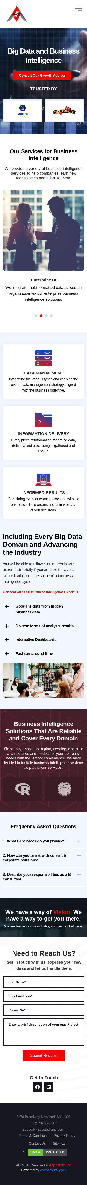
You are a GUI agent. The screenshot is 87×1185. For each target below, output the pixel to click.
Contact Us (37, 1143)
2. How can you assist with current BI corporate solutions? (35, 857)
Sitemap (59, 1143)
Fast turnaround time (34, 653)
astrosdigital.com (53, 1170)
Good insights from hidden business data (39, 609)
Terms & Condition (33, 1135)
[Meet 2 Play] (22, 110)
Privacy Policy (64, 1135)
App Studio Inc (60, 1165)
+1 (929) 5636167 (43, 1123)
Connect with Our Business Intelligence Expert (39, 592)
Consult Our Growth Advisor (42, 75)
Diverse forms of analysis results (45, 626)
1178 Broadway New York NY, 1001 (44, 1117)
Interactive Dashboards (36, 639)
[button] (36, 315)
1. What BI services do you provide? (34, 841)
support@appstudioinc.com (43, 1129)
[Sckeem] (64, 111)
